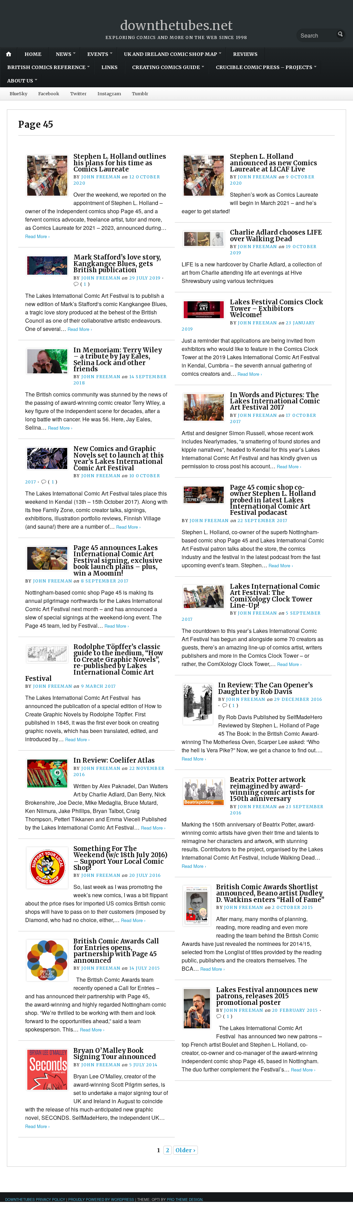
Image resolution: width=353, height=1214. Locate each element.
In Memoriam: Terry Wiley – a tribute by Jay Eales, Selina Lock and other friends (117, 359)
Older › (185, 1150)
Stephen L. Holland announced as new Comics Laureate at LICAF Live (273, 163)
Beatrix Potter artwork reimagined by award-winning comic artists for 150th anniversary (272, 789)
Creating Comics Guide (166, 67)
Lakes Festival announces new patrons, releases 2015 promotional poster (267, 996)
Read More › (37, 236)
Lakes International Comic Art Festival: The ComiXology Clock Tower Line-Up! (275, 595)
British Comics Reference (46, 67)
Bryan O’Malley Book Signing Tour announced (114, 1054)
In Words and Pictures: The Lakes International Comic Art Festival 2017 (275, 401)
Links (109, 67)
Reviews (245, 54)
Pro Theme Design (184, 1199)
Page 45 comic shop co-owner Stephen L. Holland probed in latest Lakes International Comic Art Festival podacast (273, 500)
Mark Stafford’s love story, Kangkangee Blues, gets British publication (117, 263)
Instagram (109, 93)
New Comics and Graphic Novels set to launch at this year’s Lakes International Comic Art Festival (118, 458)
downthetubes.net (176, 25)
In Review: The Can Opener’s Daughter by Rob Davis (265, 688)
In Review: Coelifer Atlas (114, 760)
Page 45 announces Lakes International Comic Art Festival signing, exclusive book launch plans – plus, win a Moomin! (117, 560)
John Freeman (100, 176)
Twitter (78, 93)
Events (97, 54)
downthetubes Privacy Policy (35, 1199)
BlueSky (18, 93)
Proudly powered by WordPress (101, 1199)
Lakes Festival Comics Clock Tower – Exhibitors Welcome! (276, 308)
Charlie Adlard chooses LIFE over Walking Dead (276, 235)
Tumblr (140, 93)
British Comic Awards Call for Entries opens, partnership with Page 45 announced (116, 950)
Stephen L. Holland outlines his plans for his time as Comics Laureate (119, 163)
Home (32, 54)
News (63, 54)
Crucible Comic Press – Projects (264, 67)
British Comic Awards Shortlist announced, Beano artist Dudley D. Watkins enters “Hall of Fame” (270, 893)
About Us (20, 81)
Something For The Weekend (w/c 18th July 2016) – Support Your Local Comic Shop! (120, 858)
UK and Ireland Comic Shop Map (170, 54)
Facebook (48, 93)
